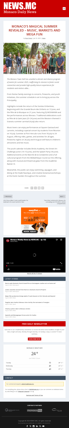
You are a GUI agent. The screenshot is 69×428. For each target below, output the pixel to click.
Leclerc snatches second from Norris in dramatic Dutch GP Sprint (25, 290)
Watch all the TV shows (34, 273)
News (43, 38)
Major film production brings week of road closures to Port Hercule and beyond (30, 296)
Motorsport (16, 285)
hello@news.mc (34, 389)
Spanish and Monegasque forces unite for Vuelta (20, 315)
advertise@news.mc (27, 384)
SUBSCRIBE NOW (34, 339)
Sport (14, 304)
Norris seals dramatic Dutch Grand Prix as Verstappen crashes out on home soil (30, 283)
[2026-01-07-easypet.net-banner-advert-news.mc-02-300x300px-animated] (34, 234)
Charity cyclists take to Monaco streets (17, 309)
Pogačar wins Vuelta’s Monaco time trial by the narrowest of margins (27, 302)
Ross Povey (28, 38)
